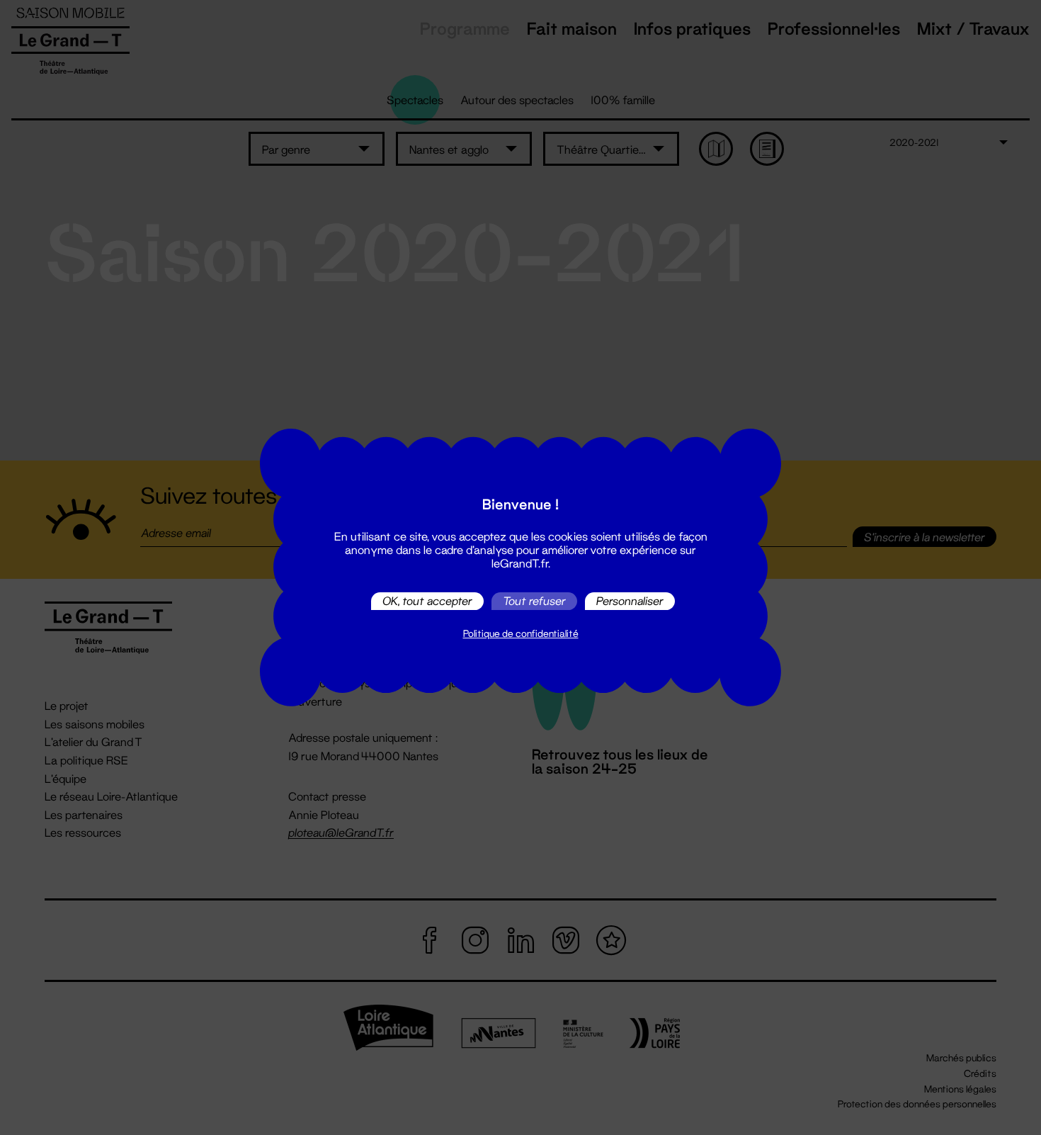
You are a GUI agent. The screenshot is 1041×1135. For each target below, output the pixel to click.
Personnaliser (630, 601)
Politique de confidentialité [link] (521, 633)
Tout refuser (534, 601)
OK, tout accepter (427, 601)
